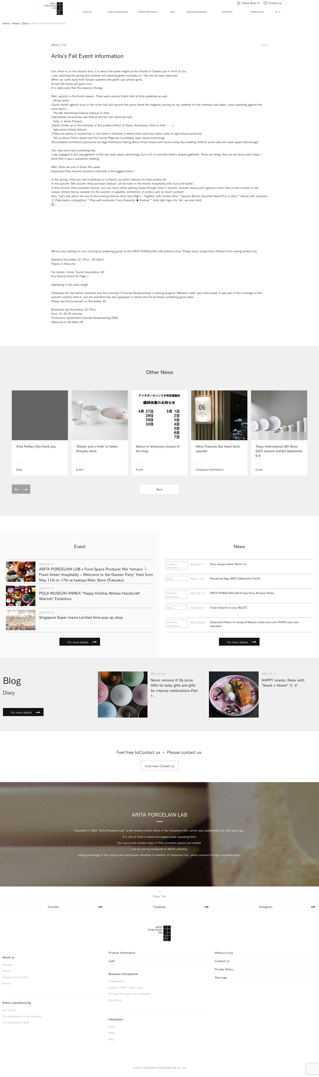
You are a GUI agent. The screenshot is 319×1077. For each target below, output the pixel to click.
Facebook (159, 906)
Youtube (53, 906)
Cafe (172, 11)
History (6, 971)
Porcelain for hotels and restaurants (129, 993)
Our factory (9, 1010)
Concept (7, 964)
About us (87, 11)
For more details (78, 642)
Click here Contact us (159, 765)
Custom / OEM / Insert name (126, 987)
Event (112, 1026)
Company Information (15, 977)
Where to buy (257, 11)
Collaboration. (117, 981)
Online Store (249, 3)
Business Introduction (197, 11)
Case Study (115, 1000)
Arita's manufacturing (118, 11)
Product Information (147, 11)
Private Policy (224, 969)
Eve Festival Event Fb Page (68, 276)
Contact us (275, 3)
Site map (221, 977)
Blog (111, 1039)
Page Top (159, 896)
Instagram (265, 906)
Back (160, 489)
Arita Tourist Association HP (86, 272)
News (112, 1033)
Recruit (6, 983)
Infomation (227, 11)
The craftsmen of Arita (15, 1022)
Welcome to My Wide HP (67, 322)
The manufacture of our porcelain (21, 1016)
